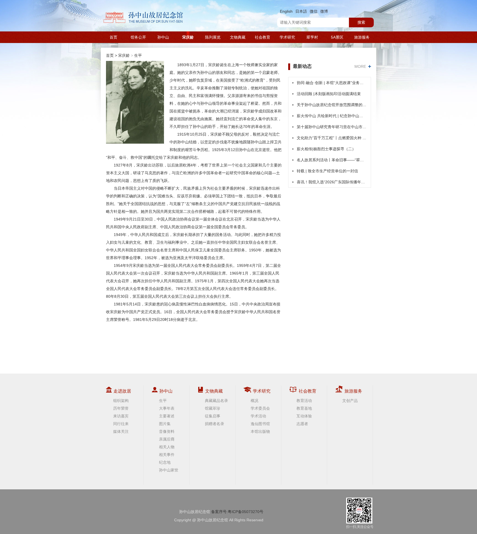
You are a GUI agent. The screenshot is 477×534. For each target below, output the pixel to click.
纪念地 (165, 462)
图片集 (165, 424)
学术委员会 (260, 408)
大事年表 (166, 408)
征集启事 (212, 416)
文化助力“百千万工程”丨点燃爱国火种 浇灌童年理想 (332, 138)
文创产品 (350, 400)
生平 (138, 55)
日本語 (301, 11)
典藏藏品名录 (216, 400)
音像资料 (166, 431)
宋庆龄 (188, 37)
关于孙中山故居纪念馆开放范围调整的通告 (332, 105)
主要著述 (166, 416)
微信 (313, 11)
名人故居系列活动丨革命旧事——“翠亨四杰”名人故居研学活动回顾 (332, 160)
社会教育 (262, 37)
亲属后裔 (166, 439)
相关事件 (166, 454)
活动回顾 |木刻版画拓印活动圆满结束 (329, 94)
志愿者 (302, 424)
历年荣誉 (121, 408)
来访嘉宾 (121, 416)
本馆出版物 (260, 431)
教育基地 (304, 408)
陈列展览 (213, 37)
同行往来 (121, 424)
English (286, 11)
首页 (113, 37)
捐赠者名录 (214, 424)
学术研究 (287, 37)
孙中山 (163, 37)
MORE (360, 66)
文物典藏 (237, 37)
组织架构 (121, 400)
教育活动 (304, 400)
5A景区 (337, 37)
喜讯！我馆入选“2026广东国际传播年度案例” (332, 182)
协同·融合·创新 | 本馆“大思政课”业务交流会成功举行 (332, 82)
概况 (254, 400)
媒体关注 (121, 431)
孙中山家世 (168, 470)
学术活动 (258, 416)
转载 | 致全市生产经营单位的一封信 (327, 171)
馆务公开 (138, 37)
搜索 (361, 22)
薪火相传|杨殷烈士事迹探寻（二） (326, 149)
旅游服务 (362, 37)
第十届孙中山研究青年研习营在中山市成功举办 (332, 127)
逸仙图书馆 (260, 424)
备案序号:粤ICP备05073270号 (237, 511)
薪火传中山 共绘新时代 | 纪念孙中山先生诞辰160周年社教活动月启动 (332, 116)
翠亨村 (312, 37)
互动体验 (304, 416)
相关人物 (166, 447)
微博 (324, 11)
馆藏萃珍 (212, 408)
